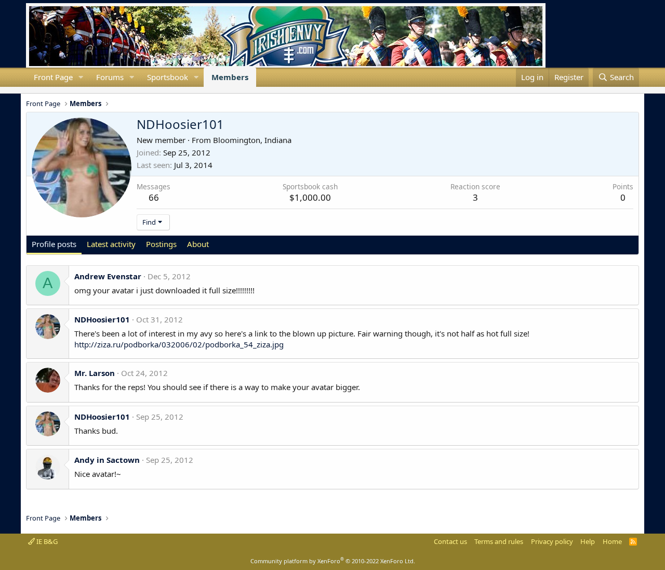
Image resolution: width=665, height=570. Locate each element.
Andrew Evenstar (107, 276)
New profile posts (34, 90)
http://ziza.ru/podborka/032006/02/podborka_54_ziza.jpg (179, 344)
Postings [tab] (161, 244)
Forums (110, 77)
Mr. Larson (94, 373)
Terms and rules (498, 541)
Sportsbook (167, 77)
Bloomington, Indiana (252, 140)
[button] (81, 77)
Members (229, 77)
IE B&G (46, 541)
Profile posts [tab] (54, 244)
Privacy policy (552, 541)
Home (612, 541)
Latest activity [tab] (111, 244)
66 (154, 197)
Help (587, 541)
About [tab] (198, 244)
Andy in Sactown (107, 460)
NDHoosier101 (102, 319)
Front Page (53, 77)
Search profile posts (42, 90)
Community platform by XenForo (332, 561)
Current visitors (26, 90)
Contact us (450, 541)
